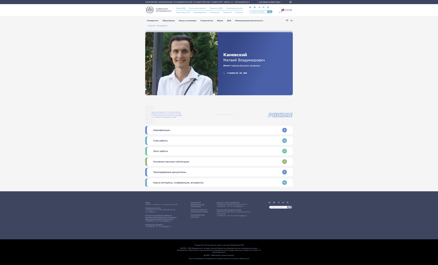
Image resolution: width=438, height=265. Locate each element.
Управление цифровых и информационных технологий (234, 213)
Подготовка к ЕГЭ (183, 12)
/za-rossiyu (286, 10)
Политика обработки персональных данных (199, 210)
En (292, 21)
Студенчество (206, 20)
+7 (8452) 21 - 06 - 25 (225, 206)
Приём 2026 (181, 8)
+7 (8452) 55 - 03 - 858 (237, 73)
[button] (279, 7)
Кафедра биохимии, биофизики (245, 65)
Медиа (220, 20)
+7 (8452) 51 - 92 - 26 (153, 221)
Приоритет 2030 (216, 8)
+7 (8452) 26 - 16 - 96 (153, 210)
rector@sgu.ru (150, 212)
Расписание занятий (197, 8)
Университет (153, 20)
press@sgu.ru (238, 206)
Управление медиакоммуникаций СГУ (232, 204)
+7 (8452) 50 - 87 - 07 (153, 226)
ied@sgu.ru (166, 226)
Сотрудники (215, 12)
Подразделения (200, 12)
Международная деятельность (249, 20)
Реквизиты (227, 12)
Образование (169, 20)
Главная (151, 26)
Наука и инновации (187, 20)
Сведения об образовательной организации (197, 204)
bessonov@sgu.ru (240, 216)
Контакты (239, 12)
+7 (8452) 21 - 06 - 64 (225, 216)
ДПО (229, 20)
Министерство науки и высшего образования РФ (224, 245)
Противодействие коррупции (198, 216)
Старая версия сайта (234, 8)
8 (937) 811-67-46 (168, 210)
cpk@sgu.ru (166, 221)
